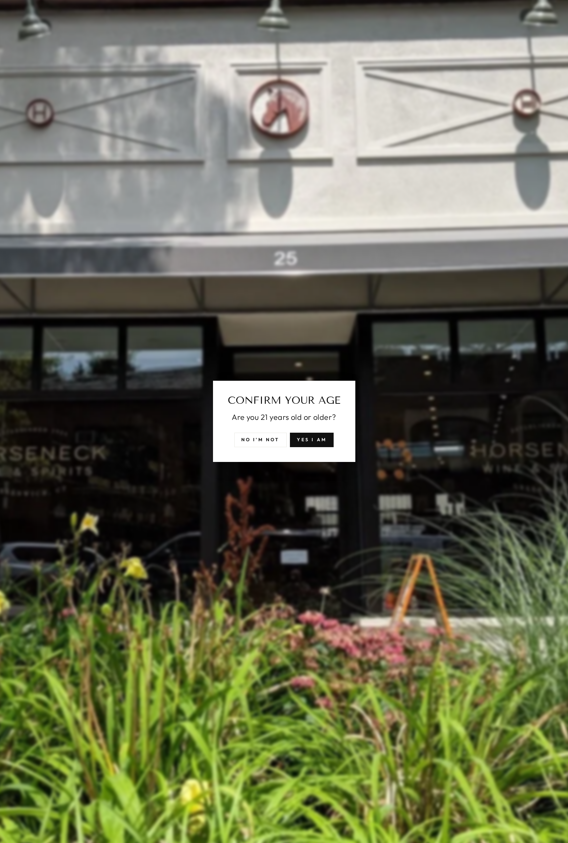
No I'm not (260, 440)
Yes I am (312, 440)
